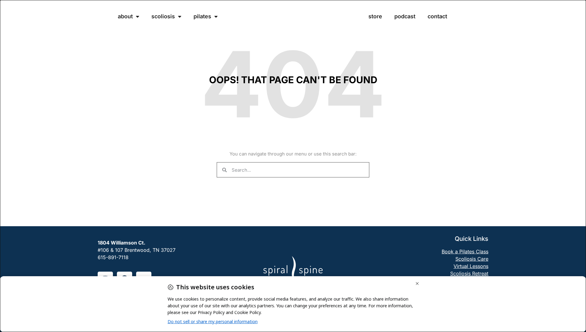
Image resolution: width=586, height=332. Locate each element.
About (125, 16)
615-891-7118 (113, 257)
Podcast (404, 16)
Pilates (202, 16)
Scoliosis (163, 16)
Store (375, 16)
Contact (437, 16)
